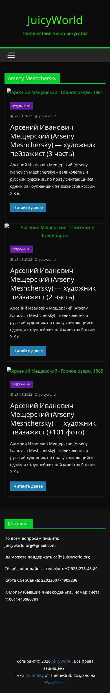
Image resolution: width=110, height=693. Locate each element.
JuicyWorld (55, 19)
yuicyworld (47, 116)
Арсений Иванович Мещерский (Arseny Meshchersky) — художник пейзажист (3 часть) (53, 140)
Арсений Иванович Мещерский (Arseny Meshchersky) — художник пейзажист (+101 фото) (53, 419)
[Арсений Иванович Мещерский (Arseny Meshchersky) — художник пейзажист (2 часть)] (55, 231)
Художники (21, 106)
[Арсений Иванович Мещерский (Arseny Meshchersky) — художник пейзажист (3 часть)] (55, 92)
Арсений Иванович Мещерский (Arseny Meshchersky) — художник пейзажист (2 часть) (53, 284)
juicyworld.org (76, 557)
